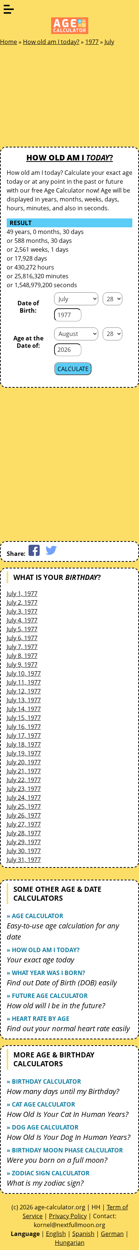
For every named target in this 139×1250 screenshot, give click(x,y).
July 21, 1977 (24, 771)
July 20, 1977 (24, 762)
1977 (92, 42)
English (56, 1234)
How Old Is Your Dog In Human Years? (68, 1137)
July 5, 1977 (22, 629)
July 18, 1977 (24, 744)
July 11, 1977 (24, 682)
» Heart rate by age (38, 1019)
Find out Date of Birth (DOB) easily (62, 983)
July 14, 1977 (24, 709)
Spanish (83, 1234)
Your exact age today (40, 960)
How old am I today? (51, 42)
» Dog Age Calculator (43, 1127)
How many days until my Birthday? (63, 1091)
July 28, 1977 (24, 833)
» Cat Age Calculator (41, 1104)
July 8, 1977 (22, 656)
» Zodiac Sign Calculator (48, 1173)
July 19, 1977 (24, 753)
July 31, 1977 (24, 860)
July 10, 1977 (24, 673)
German (112, 1234)
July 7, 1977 (22, 647)
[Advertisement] (55, 98)
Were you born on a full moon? (57, 1160)
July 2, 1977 (22, 602)
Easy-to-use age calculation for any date (63, 931)
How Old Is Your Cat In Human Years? (68, 1114)
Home (8, 42)
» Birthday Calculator (44, 1081)
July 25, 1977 (24, 806)
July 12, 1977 (24, 691)
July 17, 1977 (24, 735)
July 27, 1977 (24, 824)
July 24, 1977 (24, 798)
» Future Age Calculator (47, 996)
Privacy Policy (68, 1216)
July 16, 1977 (24, 727)
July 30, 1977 (24, 851)
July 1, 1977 (22, 594)
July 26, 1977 (24, 815)
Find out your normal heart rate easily (68, 1028)
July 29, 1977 (24, 842)
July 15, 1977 (24, 718)
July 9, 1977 (22, 664)
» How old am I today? (43, 950)
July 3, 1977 (22, 611)
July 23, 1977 (24, 789)
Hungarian (70, 1243)
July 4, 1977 (22, 620)
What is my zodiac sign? (45, 1183)
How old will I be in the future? (56, 1005)
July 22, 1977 (24, 780)
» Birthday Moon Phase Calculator (65, 1150)
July (109, 42)
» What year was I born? (46, 973)
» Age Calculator (35, 916)
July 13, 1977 (24, 700)
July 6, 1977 (22, 638)
